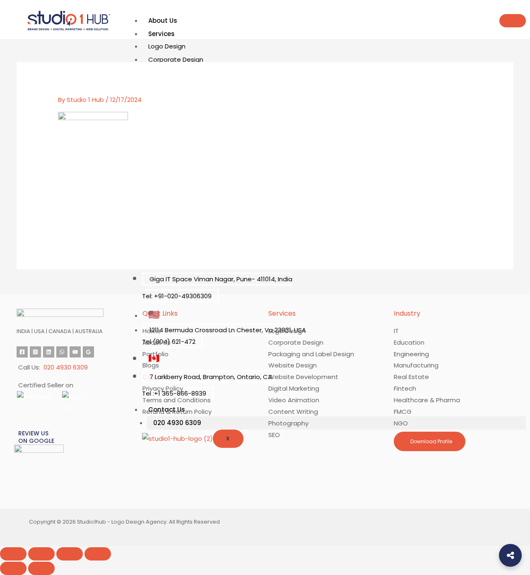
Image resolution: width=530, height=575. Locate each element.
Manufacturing (416, 365)
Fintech (405, 388)
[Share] (69, 554)
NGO (401, 423)
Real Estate (411, 376)
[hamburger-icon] (512, 20)
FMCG (403, 411)
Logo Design (167, 46)
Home (151, 330)
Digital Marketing (293, 388)
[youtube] (75, 352)
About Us (162, 20)
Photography (288, 423)
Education (409, 342)
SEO (274, 434)
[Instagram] (35, 352)
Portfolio (155, 354)
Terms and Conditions (176, 400)
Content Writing (293, 411)
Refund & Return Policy (177, 411)
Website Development (303, 376)
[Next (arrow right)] (41, 568)
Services (161, 33)
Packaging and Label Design (311, 354)
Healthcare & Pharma (427, 400)
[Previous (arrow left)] (13, 568)
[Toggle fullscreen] (41, 554)
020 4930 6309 (177, 422)
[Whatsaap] (61, 352)
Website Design (292, 365)
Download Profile (430, 441)
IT (396, 330)
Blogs (150, 365)
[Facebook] (22, 352)
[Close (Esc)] (97, 554)
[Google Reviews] (88, 352)
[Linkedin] (48, 352)
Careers (154, 376)
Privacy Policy (162, 388)
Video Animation (293, 400)
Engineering (411, 354)
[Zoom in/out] (13, 554)
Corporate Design (175, 59)
